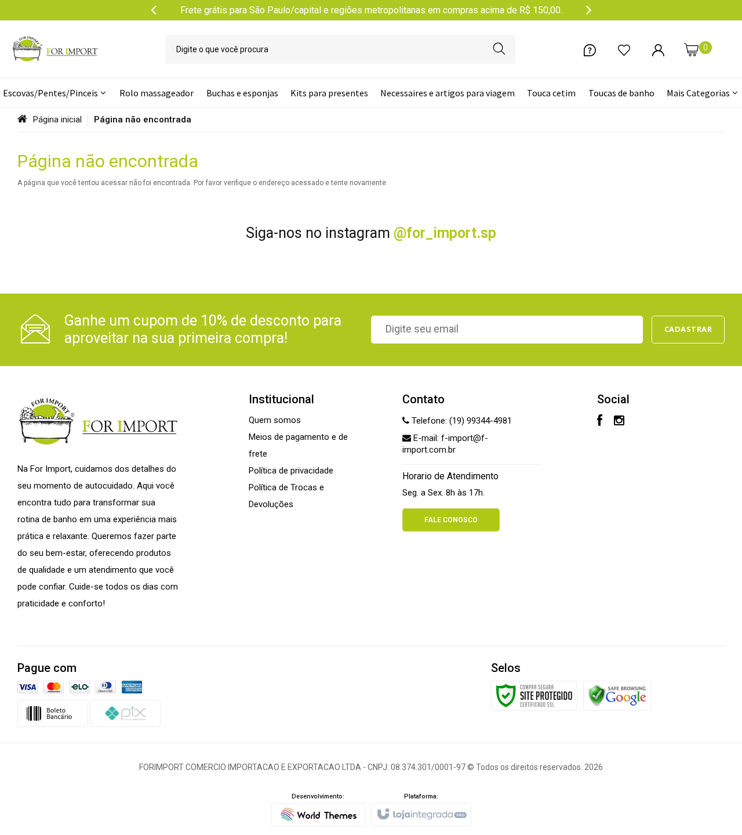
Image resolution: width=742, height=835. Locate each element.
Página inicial (57, 119)
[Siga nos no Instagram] (619, 422)
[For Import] (55, 49)
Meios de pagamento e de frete (298, 445)
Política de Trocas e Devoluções (286, 495)
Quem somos (275, 420)
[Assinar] (688, 330)
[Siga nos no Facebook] (599, 422)
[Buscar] (499, 49)
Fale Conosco (451, 520)
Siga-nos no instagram (371, 233)
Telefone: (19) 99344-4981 (460, 420)
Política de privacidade (291, 470)
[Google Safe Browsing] (617, 695)
